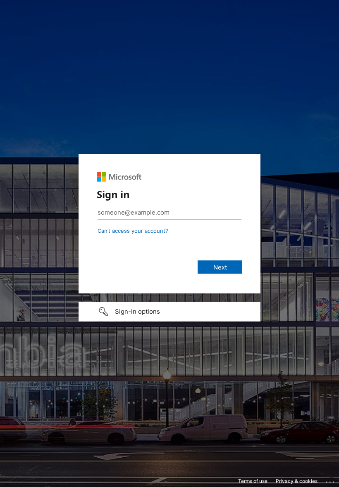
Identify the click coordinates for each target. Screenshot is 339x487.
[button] (169, 312)
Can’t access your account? (133, 230)
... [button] (331, 480)
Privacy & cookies (297, 481)
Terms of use (252, 481)
